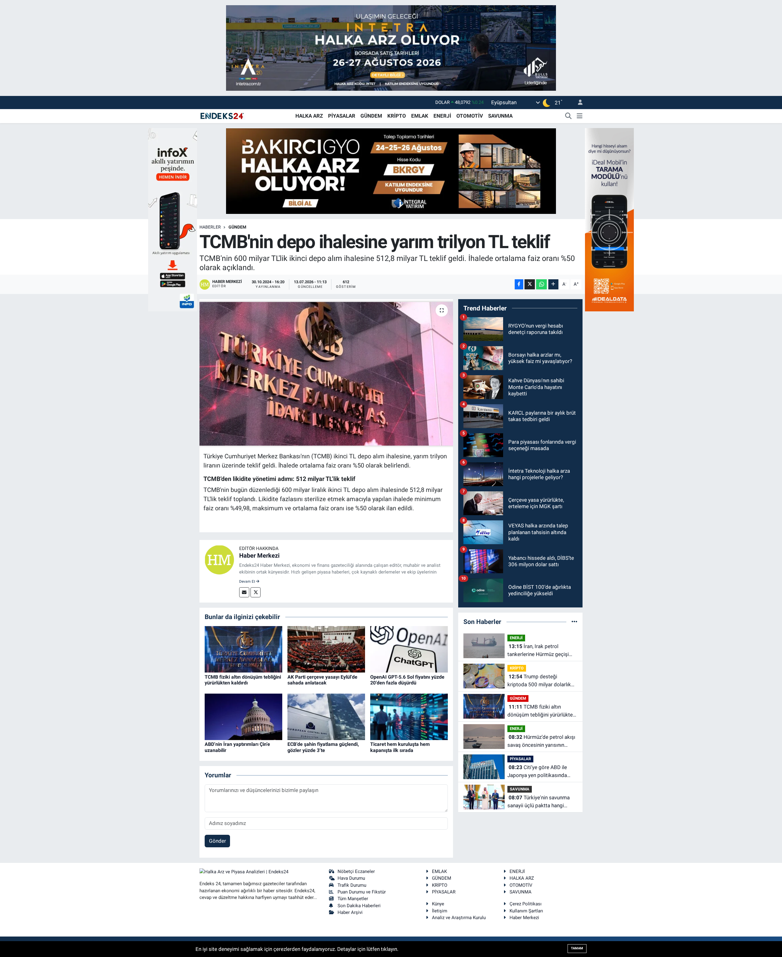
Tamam (577, 948)
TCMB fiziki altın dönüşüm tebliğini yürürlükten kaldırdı (243, 680)
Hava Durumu (351, 878)
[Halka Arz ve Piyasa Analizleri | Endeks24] (222, 115)
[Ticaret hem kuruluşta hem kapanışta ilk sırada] (409, 716)
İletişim (439, 911)
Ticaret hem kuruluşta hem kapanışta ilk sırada (400, 747)
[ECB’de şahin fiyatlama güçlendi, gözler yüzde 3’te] (326, 716)
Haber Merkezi (259, 555)
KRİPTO (396, 116)
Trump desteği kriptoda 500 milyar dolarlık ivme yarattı (539, 680)
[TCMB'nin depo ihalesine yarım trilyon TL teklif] (326, 373)
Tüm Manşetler (353, 898)
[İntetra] (391, 47)
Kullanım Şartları (526, 911)
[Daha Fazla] (553, 284)
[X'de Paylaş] (529, 284)
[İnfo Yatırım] (172, 219)
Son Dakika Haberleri (359, 905)
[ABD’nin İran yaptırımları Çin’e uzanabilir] (243, 716)
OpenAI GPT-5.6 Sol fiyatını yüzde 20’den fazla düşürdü (407, 680)
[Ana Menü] (580, 116)
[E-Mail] (244, 592)
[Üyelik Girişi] (578, 102)
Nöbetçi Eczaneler (356, 871)
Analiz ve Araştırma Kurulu (459, 917)
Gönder (217, 841)
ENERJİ (442, 116)
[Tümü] (574, 621)
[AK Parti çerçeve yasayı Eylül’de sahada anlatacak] (326, 649)
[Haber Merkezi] (219, 559)
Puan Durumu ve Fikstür (362, 892)
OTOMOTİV (469, 116)
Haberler (210, 227)
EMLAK (419, 116)
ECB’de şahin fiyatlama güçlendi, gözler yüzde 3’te (323, 747)
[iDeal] (609, 219)
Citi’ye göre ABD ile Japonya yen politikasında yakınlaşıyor (537, 771)
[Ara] (568, 116)
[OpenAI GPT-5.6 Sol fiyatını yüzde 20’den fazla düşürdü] (409, 649)
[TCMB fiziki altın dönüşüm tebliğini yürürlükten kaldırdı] (243, 649)
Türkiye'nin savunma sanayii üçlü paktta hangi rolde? (538, 801)
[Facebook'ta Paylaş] (519, 284)
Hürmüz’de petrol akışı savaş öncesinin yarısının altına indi (541, 741)
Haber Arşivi (350, 912)
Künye (438, 904)
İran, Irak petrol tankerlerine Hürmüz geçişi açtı (538, 650)
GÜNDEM (371, 116)
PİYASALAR (341, 116)
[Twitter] (255, 592)
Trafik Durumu (352, 885)
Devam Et (247, 581)
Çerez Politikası (526, 904)
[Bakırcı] (391, 170)
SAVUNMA (500, 116)
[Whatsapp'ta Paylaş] (541, 284)
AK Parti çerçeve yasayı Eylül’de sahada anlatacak (322, 680)
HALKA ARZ (309, 116)
